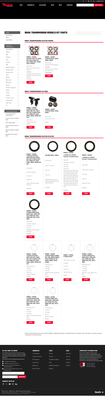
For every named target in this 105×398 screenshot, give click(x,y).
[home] (7, 5)
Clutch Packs (9, 35)
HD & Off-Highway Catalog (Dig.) (12, 130)
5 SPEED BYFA (67, 257)
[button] (12, 49)
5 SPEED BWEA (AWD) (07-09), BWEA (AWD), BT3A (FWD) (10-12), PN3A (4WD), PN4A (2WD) (52, 259)
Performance (36, 359)
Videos (51, 353)
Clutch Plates (9, 40)
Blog (50, 362)
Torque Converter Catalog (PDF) (12, 119)
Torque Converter (37, 356)
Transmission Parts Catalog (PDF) (10, 114)
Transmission (36, 353)
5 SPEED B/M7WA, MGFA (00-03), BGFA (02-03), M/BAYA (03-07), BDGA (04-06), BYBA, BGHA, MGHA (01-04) (34, 113)
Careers (68, 359)
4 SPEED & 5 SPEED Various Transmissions (70, 156)
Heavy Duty (36, 362)
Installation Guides (54, 359)
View (30, 82)
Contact (68, 365)
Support (51, 368)
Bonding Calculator (54, 365)
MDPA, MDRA (54, 155)
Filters (7, 37)
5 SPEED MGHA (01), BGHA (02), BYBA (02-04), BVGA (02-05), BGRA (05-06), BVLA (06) (34, 216)
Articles (51, 356)
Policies (68, 362)
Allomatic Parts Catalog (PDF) (11, 135)
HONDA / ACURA (31, 57)
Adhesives (35, 365)
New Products (36, 368)
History (68, 356)
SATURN (47, 155)
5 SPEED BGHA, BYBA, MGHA (52, 112)
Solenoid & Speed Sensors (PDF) (12, 126)
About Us (68, 353)
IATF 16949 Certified (91, 366)
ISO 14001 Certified (91, 363)
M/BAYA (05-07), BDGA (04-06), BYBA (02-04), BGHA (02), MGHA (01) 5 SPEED (34, 61)
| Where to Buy (99, 1)
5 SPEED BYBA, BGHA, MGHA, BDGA (52, 59)
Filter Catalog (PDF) (10, 122)
